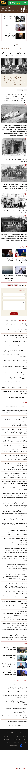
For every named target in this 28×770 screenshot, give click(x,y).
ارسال (14, 314)
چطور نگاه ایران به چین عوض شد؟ (19, 712)
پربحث (6, 320)
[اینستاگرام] (12, 732)
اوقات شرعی (14, 739)
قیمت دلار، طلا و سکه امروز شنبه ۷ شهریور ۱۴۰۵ (14, 556)
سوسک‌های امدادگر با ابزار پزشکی (17, 531)
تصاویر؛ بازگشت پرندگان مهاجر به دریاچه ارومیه (14, 503)
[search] (9, 8)
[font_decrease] (18, 90)
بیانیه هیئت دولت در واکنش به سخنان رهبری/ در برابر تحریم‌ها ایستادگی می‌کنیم (14, 624)
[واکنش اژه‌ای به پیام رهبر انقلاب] (21, 270)
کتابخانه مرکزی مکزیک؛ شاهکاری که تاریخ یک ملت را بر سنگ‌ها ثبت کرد (15, 331)
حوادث (9, 10)
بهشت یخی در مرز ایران (10, 25)
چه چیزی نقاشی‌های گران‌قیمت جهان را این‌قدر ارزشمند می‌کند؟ (10, 35)
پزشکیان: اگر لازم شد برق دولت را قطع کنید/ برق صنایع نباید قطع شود (15, 465)
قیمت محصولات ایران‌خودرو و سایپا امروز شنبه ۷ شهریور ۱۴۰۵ (14, 603)
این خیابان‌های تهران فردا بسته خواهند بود (18, 725)
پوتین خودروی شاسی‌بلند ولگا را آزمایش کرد (15, 574)
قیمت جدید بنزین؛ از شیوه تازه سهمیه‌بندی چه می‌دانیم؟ (9, 17)
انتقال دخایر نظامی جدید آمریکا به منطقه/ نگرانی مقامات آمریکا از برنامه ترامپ (14, 615)
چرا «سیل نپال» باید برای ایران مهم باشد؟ (15, 584)
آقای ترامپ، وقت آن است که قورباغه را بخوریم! (14, 456)
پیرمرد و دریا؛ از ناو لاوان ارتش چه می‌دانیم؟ (14, 548)
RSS (4, 739)
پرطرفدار (13, 320)
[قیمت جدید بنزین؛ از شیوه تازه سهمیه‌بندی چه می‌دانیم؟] (20, 19)
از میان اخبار (23, 247)
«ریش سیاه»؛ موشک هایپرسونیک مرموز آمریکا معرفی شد (15, 520)
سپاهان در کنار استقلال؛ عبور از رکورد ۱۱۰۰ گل (15, 341)
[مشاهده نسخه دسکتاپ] (6, 8)
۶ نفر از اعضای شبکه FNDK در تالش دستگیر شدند (13, 351)
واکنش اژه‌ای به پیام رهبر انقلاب (21, 276)
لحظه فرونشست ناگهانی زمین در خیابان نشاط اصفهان (15, 447)
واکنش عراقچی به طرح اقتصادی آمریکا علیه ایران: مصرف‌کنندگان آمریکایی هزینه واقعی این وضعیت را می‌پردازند (14, 483)
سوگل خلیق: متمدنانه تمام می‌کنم (16, 397)
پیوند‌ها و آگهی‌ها (6, 737)
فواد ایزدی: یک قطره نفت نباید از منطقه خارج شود (13, 493)
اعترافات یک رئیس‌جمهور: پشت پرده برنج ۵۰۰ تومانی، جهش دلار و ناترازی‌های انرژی (14, 696)
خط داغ (25, 402)
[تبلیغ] (14, 3)
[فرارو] (23, 9)
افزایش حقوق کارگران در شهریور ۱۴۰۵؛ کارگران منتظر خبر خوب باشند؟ (9, 657)
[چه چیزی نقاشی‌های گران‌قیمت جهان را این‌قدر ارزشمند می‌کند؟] (20, 36)
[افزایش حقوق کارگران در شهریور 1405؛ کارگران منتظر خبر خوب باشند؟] (22, 658)
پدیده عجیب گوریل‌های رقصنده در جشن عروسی (14, 511)
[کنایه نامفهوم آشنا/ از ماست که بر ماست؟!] (7, 253)
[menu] (2, 8)
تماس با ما (18, 737)
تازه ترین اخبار (23, 320)
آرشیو (13, 737)
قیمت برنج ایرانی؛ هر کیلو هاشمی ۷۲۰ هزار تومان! (13, 388)
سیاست (17, 10)
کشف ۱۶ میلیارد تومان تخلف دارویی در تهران (15, 474)
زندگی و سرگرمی (3, 10)
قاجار (16, 285)
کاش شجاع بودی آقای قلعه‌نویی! (17, 635)
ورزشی (13, 10)
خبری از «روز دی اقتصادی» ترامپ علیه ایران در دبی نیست (15, 421)
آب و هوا (8, 739)
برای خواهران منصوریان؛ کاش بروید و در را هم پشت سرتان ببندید (15, 539)
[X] (16, 732)
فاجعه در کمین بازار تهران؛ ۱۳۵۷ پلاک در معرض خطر (9, 648)
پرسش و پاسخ (22, 739)
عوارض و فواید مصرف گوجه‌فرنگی (17, 378)
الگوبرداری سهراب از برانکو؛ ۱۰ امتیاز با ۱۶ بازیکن (14, 438)
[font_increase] (25, 90)
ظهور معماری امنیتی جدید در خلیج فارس (15, 565)
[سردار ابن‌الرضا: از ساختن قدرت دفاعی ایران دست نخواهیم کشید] (21, 253)
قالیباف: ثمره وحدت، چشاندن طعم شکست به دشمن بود (15, 407)
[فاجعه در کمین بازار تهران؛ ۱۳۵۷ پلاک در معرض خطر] (22, 650)
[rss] (20, 732)
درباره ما (24, 737)
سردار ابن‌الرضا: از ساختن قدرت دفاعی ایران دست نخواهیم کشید (21, 260)
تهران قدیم (10, 285)
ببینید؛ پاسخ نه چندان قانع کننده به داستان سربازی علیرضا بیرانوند (16, 593)
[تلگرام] (7, 732)
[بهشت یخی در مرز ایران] (20, 27)
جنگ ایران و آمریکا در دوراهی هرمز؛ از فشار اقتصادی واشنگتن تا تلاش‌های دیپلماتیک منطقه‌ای (8, 277)
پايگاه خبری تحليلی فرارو (11, 743)
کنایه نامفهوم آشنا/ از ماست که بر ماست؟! (7, 259)
